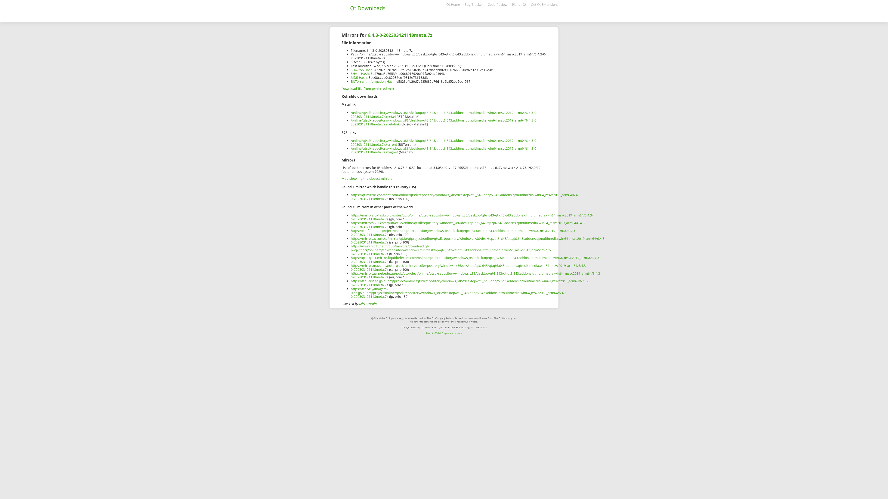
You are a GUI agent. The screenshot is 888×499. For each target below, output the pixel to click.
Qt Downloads (367, 8)
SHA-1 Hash (360, 73)
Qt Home (453, 4)
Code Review (497, 4)
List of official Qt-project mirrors (444, 333)
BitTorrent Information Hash (373, 81)
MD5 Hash (359, 77)
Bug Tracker (474, 4)
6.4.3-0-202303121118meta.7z (400, 35)
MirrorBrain (368, 303)
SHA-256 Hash (362, 70)
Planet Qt (519, 4)
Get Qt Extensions (544, 4)
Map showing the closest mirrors (367, 178)
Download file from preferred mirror (370, 88)
